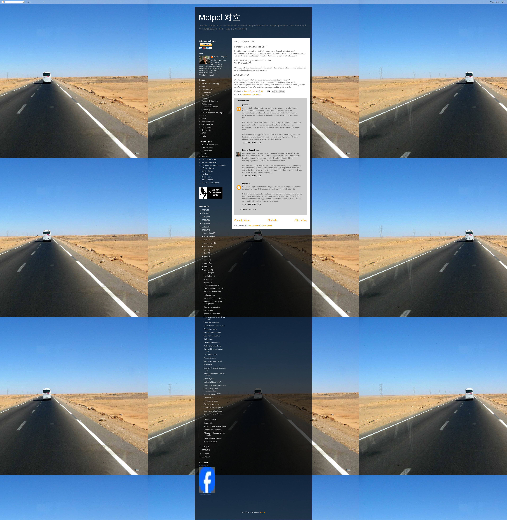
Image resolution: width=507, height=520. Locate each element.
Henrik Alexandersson (209, 145)
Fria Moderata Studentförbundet (213, 165)
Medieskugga (206, 104)
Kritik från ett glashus (212, 336)
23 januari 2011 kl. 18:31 (251, 176)
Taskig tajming (209, 295)
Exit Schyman (209, 379)
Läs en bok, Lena (210, 355)
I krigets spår (209, 273)
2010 (204, 447)
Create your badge (205, 494)
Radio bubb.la (206, 89)
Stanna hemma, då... (212, 307)
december (208, 233)
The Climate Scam (208, 159)
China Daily (205, 110)
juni (205, 253)
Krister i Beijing (207, 171)
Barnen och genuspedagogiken (212, 284)
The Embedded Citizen (210, 183)
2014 (204, 220)
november (208, 236)
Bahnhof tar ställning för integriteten (213, 303)
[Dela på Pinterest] (283, 91)
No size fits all (206, 177)
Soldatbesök (208, 423)
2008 (204, 454)
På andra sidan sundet (212, 332)
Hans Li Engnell (249, 150)
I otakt (203, 154)
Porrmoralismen (210, 358)
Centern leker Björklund (212, 438)
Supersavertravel (207, 121)
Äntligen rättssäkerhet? (212, 382)
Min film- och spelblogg (210, 84)
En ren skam (208, 397)
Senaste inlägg (242, 220)
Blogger (262, 512)
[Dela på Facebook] (281, 91)
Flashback (205, 98)
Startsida (272, 220)
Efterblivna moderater (212, 342)
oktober (207, 240)
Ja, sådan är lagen (211, 401)
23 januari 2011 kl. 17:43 (251, 143)
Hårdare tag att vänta (212, 314)
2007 (204, 457)
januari (207, 270)
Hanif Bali (205, 157)
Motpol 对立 (219, 17)
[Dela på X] (278, 91)
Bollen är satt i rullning (212, 292)
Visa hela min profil (206, 75)
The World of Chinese (209, 107)
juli (205, 250)
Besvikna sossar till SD (213, 361)
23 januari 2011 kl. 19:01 (251, 204)
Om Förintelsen (207, 124)
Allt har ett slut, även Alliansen (215, 426)
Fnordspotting (206, 151)
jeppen (245, 105)
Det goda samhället (208, 162)
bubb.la (204, 86)
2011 (204, 230)
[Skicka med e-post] (273, 91)
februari (207, 267)
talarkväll (256, 95)
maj (206, 256)
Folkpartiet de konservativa (214, 326)
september (208, 243)
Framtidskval (208, 310)
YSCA (203, 116)
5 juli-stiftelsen (207, 148)
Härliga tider (208, 339)
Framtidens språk (210, 329)
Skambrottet (208, 280)
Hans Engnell (203, 466)
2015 (204, 217)
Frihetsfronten (247, 95)
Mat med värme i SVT (212, 394)
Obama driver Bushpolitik (213, 408)
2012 (204, 227)
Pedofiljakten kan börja (212, 346)
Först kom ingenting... (212, 404)
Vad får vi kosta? (210, 442)
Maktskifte (208, 365)
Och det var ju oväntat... (213, 430)
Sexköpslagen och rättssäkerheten (211, 390)
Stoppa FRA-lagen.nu (209, 101)
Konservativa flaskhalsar (213, 411)
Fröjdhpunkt (205, 174)
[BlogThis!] (275, 91)
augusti (207, 246)
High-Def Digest (207, 130)
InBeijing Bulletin (207, 168)
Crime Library (206, 127)
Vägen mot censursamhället (214, 288)
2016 (204, 213)
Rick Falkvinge (207, 180)
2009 (204, 450)
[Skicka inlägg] (268, 91)
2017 (204, 210)
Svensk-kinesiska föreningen (212, 113)
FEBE (203, 136)
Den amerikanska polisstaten (215, 385)
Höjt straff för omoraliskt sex (214, 298)
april (206, 260)
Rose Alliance (206, 95)
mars (206, 263)
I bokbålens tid (209, 276)
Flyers (203, 119)
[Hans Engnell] (207, 492)
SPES (203, 133)
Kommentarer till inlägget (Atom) (260, 225)
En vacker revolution (211, 322)
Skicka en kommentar (248, 209)
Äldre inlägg (300, 220)
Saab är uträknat (210, 420)
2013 (204, 223)
